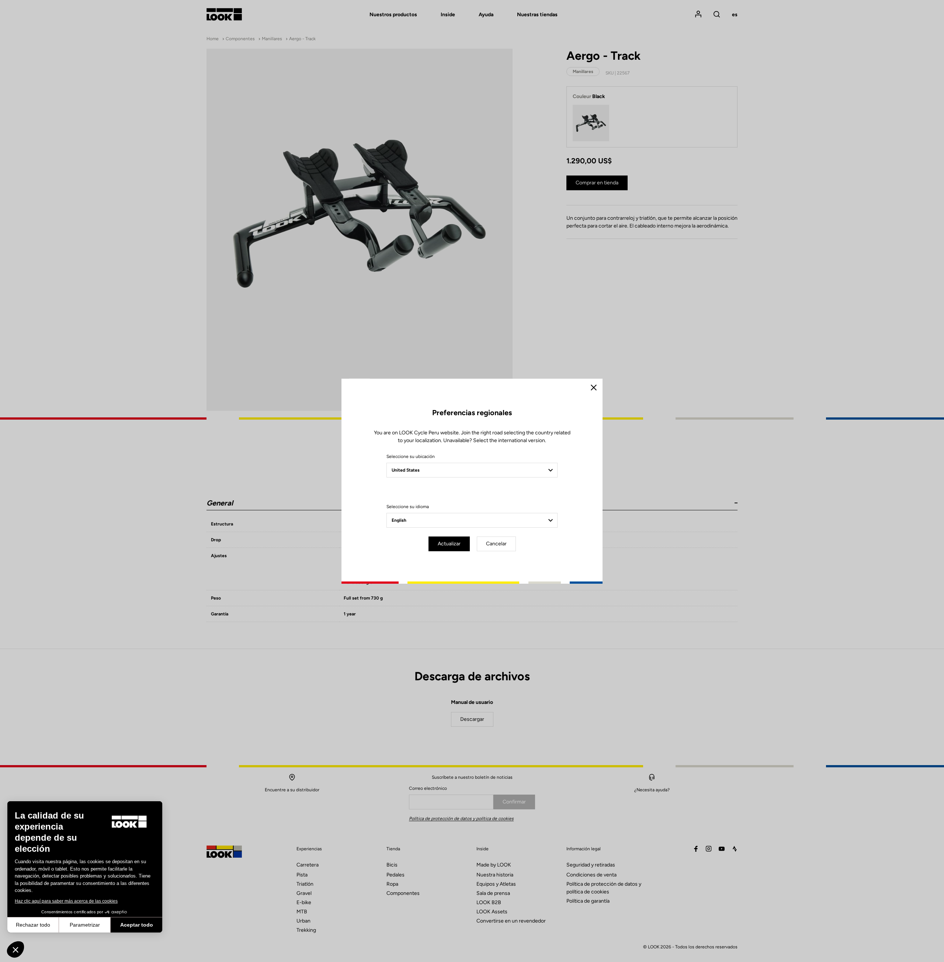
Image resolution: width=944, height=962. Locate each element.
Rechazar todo (33, 925)
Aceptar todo (136, 925)
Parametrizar (85, 925)
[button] (15, 949)
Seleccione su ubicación (410, 456)
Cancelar (496, 544)
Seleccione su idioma (407, 506)
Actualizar (449, 544)
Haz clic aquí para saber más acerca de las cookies (66, 901)
